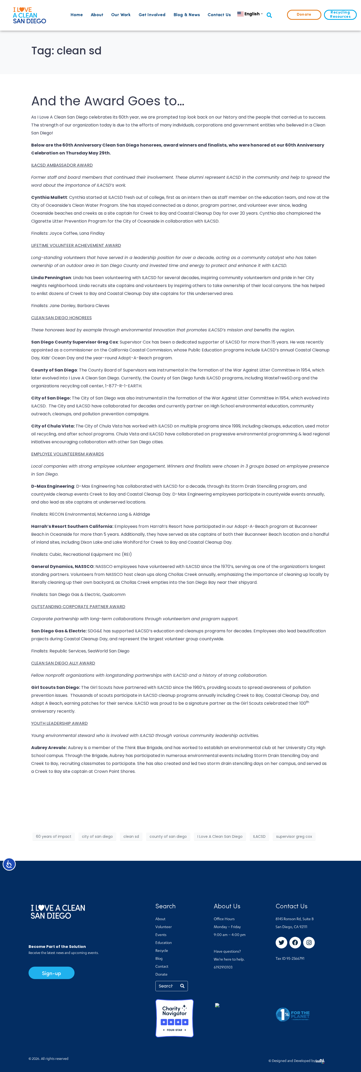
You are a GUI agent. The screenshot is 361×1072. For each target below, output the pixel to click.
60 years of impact (53, 836)
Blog (159, 959)
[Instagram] (309, 942)
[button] (269, 15)
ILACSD (259, 836)
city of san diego (97, 836)
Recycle (161, 951)
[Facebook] (295, 942)
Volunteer (163, 927)
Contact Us (219, 15)
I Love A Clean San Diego (220, 836)
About (97, 15)
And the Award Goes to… (107, 101)
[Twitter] (281, 942)
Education (163, 943)
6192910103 (223, 968)
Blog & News (187, 15)
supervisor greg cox (294, 836)
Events (160, 935)
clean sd (131, 836)
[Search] (182, 986)
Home (77, 15)
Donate (161, 975)
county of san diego (168, 836)
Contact (161, 967)
